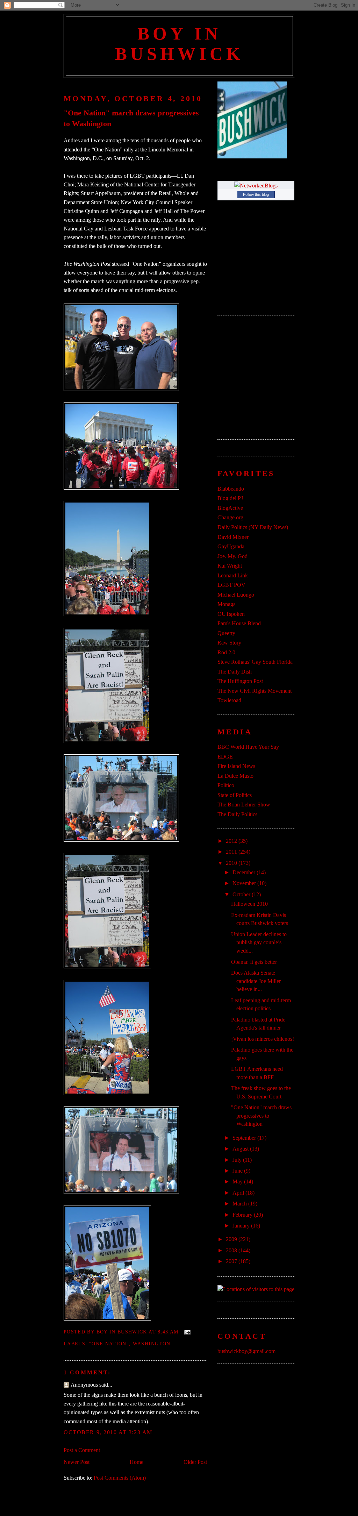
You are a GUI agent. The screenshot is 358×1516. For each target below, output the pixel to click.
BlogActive (230, 508)
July (237, 1160)
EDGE (225, 757)
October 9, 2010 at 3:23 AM (108, 1432)
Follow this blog (256, 194)
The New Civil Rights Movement (254, 691)
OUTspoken (231, 614)
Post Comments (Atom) (120, 1478)
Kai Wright (229, 566)
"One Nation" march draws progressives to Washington (131, 118)
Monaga (226, 604)
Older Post (195, 1462)
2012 (232, 841)
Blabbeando (230, 489)
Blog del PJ (230, 498)
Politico (225, 785)
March (240, 1204)
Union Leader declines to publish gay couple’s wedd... (259, 942)
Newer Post (77, 1462)
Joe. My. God (232, 556)
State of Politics (234, 795)
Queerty (226, 633)
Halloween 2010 (249, 904)
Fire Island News (236, 766)
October (242, 894)
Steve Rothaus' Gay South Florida (255, 662)
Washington (152, 1343)
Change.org (230, 517)
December (244, 872)
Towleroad (229, 700)
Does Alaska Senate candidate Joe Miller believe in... (256, 981)
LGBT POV (231, 585)
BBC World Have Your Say (248, 747)
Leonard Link (232, 575)
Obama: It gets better (254, 962)
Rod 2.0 (226, 652)
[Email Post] (186, 1331)
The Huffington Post (240, 681)
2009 (232, 1239)
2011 (232, 852)
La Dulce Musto (235, 776)
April (238, 1193)
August (241, 1149)
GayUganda (230, 546)
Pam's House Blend (239, 623)
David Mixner (233, 537)
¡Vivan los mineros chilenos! (262, 1039)
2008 (232, 1250)
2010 (232, 863)
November (244, 883)
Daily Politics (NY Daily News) (252, 527)
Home (136, 1462)
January (241, 1226)
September (244, 1138)
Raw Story (229, 643)
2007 (232, 1261)
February (243, 1215)
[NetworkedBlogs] (256, 185)
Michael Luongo (235, 595)
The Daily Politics (237, 814)
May (238, 1181)
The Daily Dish (234, 672)
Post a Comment (82, 1450)
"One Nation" (109, 1343)
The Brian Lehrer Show (243, 804)
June (238, 1171)
